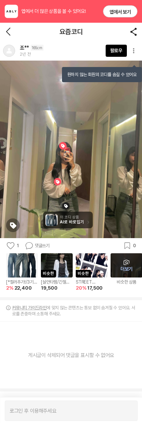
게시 (127, 411)
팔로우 (116, 50)
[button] (9, 51)
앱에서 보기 (120, 12)
